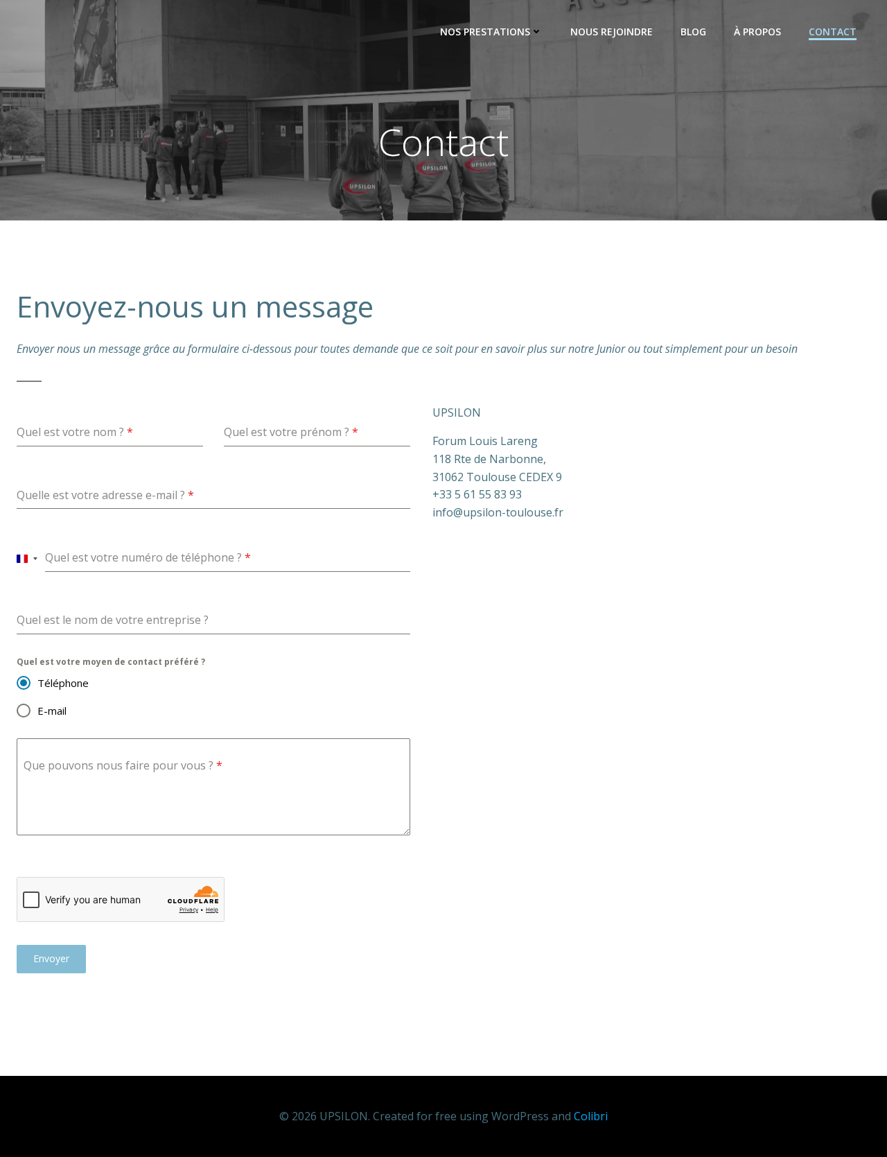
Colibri (591, 1116)
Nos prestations (485, 31)
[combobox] (27, 558)
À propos (757, 31)
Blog (693, 31)
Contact (833, 31)
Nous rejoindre (611, 31)
